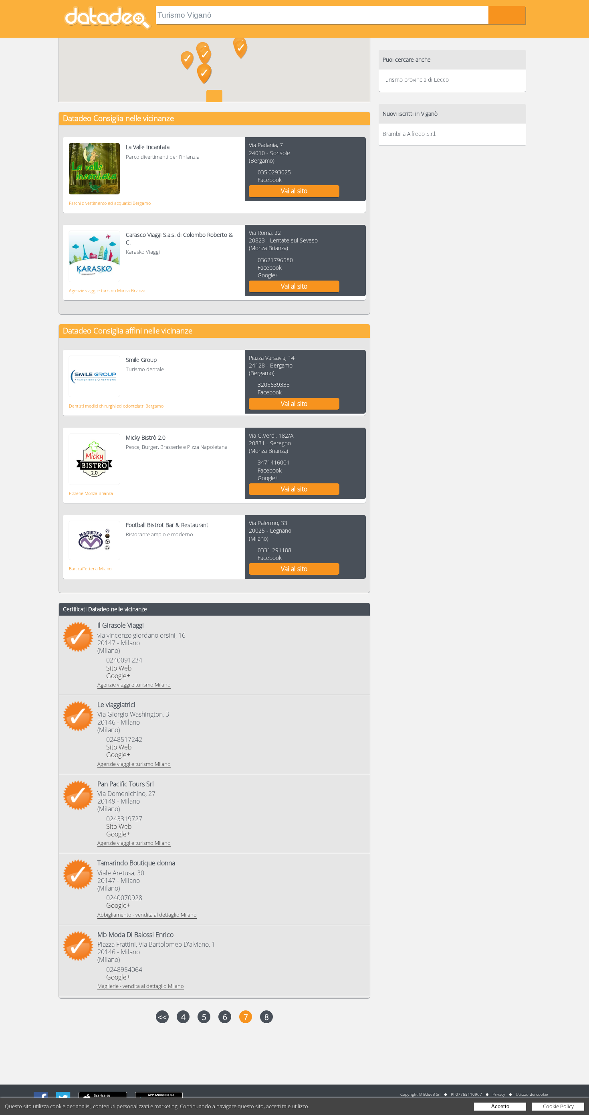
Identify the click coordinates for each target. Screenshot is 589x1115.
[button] (241, 49)
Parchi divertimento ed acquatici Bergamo (110, 203)
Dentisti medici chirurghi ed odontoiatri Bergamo (116, 406)
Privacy (498, 1094)
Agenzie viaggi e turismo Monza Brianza (107, 290)
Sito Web (119, 668)
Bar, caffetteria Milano (90, 569)
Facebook (270, 180)
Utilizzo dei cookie (532, 1094)
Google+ (268, 275)
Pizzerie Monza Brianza (91, 493)
